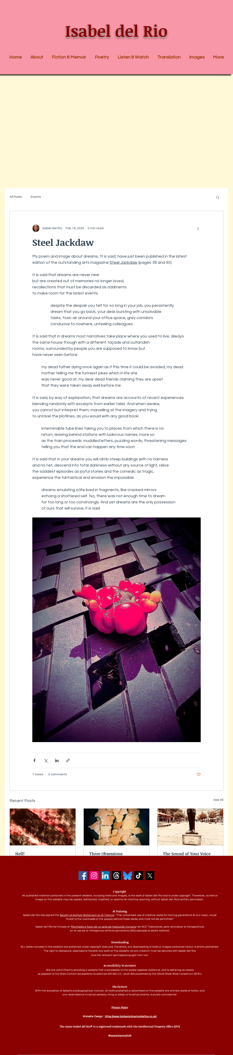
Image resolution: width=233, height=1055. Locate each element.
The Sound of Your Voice (186, 853)
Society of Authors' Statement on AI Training (87, 915)
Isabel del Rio (116, 31)
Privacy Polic (119, 1007)
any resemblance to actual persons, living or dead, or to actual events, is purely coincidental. (120, 994)
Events (36, 196)
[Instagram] (94, 875)
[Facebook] (83, 875)
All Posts (16, 196)
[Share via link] (68, 760)
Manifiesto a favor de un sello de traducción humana (103, 926)
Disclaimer (119, 986)
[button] (69, 57)
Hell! (20, 853)
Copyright (119, 891)
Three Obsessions (105, 853)
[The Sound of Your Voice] (190, 827)
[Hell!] (43, 827)
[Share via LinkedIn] (57, 760)
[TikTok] (138, 875)
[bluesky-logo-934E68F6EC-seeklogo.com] (127, 875)
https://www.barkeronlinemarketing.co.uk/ (131, 1016)
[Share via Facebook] (34, 760)
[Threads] (116, 875)
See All (218, 799)
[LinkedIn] (105, 875)
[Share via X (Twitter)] (45, 760)
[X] (149, 875)
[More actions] (198, 228)
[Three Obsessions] (116, 827)
